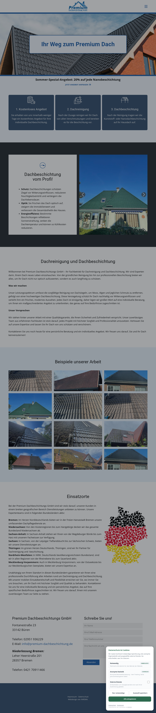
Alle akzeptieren (130, 699)
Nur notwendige (118, 693)
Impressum (120, 705)
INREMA (129, 707)
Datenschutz (112, 705)
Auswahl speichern (140, 693)
